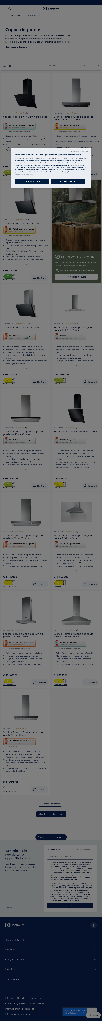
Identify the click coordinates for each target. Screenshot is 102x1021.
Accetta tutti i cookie (68, 181)
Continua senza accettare (80, 151)
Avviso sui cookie (77, 172)
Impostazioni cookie (32, 181)
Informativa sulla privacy (24, 174)
